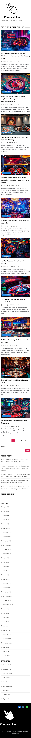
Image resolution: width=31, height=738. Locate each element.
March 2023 (6, 656)
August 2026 (6, 507)
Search (4, 446)
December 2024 (7, 592)
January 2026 (7, 537)
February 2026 (7, 532)
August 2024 (6, 609)
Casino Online (7, 669)
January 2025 (7, 588)
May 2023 (6, 647)
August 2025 (6, 558)
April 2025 (6, 575)
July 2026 (6, 511)
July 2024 (6, 613)
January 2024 (7, 639)
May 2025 (6, 571)
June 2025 (6, 566)
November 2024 (7, 596)
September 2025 (8, 554)
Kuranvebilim (12, 17)
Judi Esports (6, 677)
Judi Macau (6, 682)
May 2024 (6, 622)
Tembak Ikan (6, 694)
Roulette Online (6, 48)
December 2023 (7, 643)
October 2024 (7, 600)
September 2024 (8, 605)
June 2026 (6, 515)
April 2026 (6, 524)
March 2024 (6, 630)
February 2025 (7, 583)
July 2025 (6, 562)
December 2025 (7, 541)
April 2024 (6, 626)
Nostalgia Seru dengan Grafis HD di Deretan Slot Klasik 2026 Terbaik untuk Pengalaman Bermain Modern (15, 468)
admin (4, 61)
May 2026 (6, 520)
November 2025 (7, 545)
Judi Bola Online (7, 673)
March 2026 (6, 528)
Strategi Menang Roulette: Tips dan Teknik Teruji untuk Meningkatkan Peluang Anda (15, 56)
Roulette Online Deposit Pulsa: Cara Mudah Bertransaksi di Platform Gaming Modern (15, 180)
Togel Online (6, 699)
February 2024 (7, 634)
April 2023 (6, 651)
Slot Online (6, 690)
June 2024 (6, 617)
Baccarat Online (7, 665)
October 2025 (7, 549)
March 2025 (6, 579)
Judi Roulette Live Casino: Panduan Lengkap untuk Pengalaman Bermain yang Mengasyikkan (13, 99)
